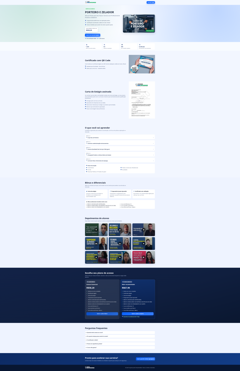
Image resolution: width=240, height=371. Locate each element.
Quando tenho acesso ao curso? (95, 332)
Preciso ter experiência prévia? (94, 343)
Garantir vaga (151, 2)
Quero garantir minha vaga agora (145, 359)
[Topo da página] (90, 2)
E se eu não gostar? (92, 347)
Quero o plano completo (138, 313)
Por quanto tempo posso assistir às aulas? (97, 336)
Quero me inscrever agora (92, 35)
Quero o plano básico (102, 313)
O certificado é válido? (92, 340)
